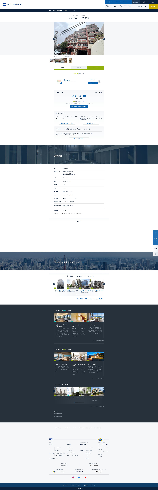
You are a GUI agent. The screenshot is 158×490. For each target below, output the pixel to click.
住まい (107, 1)
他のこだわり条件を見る (98, 340)
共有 (155, 254)
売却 (87, 455)
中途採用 (100, 456)
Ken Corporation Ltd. (12, 4)
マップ (83, 101)
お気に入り (153, 2)
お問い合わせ (153, 6)
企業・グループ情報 (127, 1)
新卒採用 (100, 454)
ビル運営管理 (69, 450)
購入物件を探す (57, 416)
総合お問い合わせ (66, 485)
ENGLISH (134, 1)
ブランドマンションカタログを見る (95, 406)
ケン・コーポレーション (103, 451)
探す (107, 5)
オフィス (112, 1)
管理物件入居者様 (136, 2)
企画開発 (87, 458)
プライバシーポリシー (77, 485)
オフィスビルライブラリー (72, 455)
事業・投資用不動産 (71, 453)
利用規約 (86, 485)
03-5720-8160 (79, 98)
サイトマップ (92, 485)
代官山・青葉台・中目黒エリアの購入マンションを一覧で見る (89, 298)
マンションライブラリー (141, 6)
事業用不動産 (118, 1)
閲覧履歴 (144, 2)
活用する (122, 5)
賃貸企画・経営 (89, 450)
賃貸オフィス (69, 447)
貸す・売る (51, 453)
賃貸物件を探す (57, 413)
